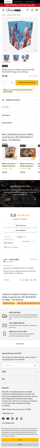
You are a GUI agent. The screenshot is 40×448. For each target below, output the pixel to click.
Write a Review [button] (21, 225)
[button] (36, 10)
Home (3, 15)
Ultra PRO (8, 1)
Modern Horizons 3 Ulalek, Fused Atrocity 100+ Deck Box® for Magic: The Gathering (20, 272)
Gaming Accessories (9, 303)
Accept (20, 440)
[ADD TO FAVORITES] (35, 51)
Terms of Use (26, 428)
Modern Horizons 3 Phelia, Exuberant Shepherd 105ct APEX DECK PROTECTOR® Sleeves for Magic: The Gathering (9, 165)
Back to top (20, 343)
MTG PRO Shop (18, 1)
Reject (20, 444)
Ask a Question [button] (21, 230)
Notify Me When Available (26, 82)
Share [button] (8, 280)
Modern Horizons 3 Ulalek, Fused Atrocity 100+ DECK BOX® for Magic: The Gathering (14, 15)
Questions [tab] (20, 237)
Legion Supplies (29, 1)
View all (4, 143)
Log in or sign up (7, 91)
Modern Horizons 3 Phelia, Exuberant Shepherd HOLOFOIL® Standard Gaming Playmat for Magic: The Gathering (28, 165)
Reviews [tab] (7, 237)
